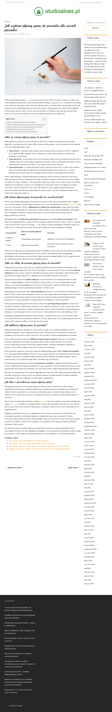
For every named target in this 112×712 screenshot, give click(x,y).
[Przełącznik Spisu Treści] (42, 119)
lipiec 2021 (88, 515)
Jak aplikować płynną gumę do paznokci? (21, 129)
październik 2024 (90, 426)
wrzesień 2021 (89, 507)
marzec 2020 (89, 576)
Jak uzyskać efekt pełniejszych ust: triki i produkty (29, 441)
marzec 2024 (88, 445)
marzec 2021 (88, 530)
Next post (72, 468)
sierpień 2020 (89, 557)
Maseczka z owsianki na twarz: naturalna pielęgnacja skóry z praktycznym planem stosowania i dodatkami (18, 682)
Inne (85, 152)
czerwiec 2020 (89, 564)
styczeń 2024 (89, 449)
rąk (37, 225)
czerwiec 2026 (89, 349)
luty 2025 (87, 411)
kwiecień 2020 (89, 572)
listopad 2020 (89, 545)
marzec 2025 (88, 407)
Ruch (86, 175)
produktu (72, 204)
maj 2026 (87, 353)
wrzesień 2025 (89, 384)
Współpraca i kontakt (15, 2)
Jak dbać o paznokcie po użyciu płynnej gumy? (22, 131)
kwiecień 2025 (89, 403)
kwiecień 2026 (89, 357)
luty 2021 (87, 534)
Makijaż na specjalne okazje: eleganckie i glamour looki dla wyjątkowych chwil (39, 449)
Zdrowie (87, 201)
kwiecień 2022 (89, 480)
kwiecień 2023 (89, 465)
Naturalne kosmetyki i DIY (93, 156)
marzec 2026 (88, 361)
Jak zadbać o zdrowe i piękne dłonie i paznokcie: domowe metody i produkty (39, 446)
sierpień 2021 (89, 511)
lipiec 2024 (88, 438)
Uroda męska (89, 197)
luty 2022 (87, 488)
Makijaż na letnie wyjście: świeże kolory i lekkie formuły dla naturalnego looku (95, 113)
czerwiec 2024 (89, 442)
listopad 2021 (89, 499)
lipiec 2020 (88, 561)
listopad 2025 (89, 376)
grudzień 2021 (89, 495)
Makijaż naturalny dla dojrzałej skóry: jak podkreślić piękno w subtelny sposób (95, 103)
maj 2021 (87, 522)
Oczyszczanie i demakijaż (93, 163)
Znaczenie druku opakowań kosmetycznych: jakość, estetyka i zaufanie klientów (94, 309)
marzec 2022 (88, 484)
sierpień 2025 (89, 388)
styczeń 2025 (89, 415)
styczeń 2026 (89, 369)
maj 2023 (87, 461)
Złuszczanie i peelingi (92, 205)
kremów (15, 404)
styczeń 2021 (89, 538)
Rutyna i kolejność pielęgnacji (95, 179)
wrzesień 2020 (89, 553)
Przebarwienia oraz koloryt (94, 171)
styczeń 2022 (89, 492)
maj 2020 (87, 568)
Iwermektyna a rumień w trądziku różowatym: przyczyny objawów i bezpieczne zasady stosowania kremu (20, 664)
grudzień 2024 (89, 419)
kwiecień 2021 (89, 526)
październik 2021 (90, 503)
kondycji (43, 401)
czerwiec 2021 (89, 518)
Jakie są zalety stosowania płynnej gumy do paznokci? (25, 127)
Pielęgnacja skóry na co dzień (95, 167)
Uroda (7, 21)
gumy (28, 100)
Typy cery (87, 189)
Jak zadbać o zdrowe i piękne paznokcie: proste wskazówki (32, 443)
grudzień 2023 (89, 453)
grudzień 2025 (89, 372)
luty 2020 (87, 580)
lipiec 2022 (88, 468)
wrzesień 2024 (89, 430)
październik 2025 (90, 380)
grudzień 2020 (89, 541)
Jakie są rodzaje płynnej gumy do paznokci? (21, 122)
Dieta (86, 148)
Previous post (15, 468)
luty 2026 (87, 365)
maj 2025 (87, 399)
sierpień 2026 (89, 342)
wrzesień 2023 (89, 457)
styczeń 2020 (89, 584)
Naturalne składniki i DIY (93, 160)
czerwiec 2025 (89, 396)
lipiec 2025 (88, 392)
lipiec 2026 (88, 346)
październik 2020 (90, 549)
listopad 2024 (89, 422)
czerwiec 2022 (89, 472)
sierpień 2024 (89, 434)
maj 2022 (87, 476)
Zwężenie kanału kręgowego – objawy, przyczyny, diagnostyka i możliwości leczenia (95, 47)
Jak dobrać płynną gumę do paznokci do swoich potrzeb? (26, 124)
